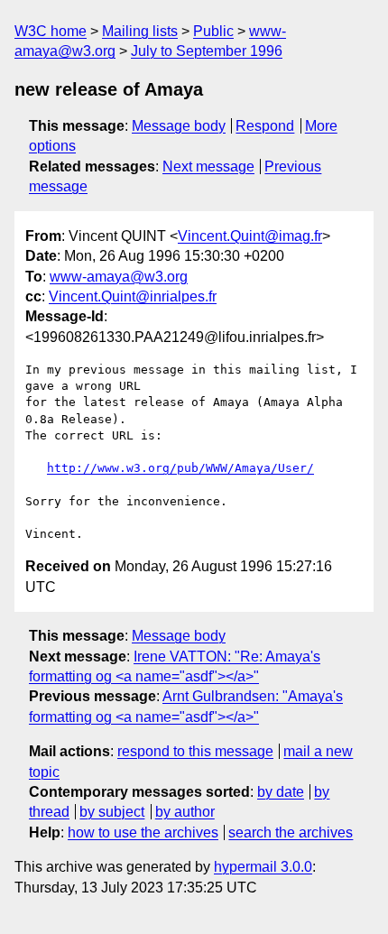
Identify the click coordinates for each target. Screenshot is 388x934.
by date (280, 792)
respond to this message (195, 751)
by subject (111, 811)
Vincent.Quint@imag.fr (250, 236)
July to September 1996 (206, 51)
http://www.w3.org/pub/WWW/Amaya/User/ (180, 468)
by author (185, 811)
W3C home (50, 31)
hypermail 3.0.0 (263, 866)
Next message (208, 166)
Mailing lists (140, 31)
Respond (265, 126)
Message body (179, 126)
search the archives (290, 832)
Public (213, 31)
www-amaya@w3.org (119, 276)
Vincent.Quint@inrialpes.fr (133, 296)
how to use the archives (143, 832)
